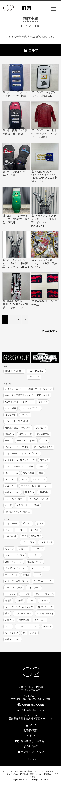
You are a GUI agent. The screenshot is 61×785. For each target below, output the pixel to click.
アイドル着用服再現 (43, 447)
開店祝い (29, 492)
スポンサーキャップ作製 (16, 447)
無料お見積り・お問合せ (32, 741)
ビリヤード (34, 377)
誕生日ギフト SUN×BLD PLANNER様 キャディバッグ (15, 304)
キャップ (42, 466)
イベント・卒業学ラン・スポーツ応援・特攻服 (27, 395)
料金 (32, 735)
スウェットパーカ (23, 613)
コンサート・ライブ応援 (16, 421)
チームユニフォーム (26, 440)
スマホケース (39, 479)
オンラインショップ (32, 751)
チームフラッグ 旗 (38, 499)
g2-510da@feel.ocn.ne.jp (30, 710)
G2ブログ (32, 746)
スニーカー (10, 486)
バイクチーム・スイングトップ (20, 460)
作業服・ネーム (34, 562)
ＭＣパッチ (34, 555)
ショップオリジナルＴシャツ (19, 607)
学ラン (40, 523)
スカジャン (10, 479)
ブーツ (8, 626)
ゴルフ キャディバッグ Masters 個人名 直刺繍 (16, 219)
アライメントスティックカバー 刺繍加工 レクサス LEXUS (15, 263)
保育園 (8, 600)
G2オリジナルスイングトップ (19, 402)
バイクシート (33, 587)
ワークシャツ (11, 633)
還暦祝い (9, 434)
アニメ (44, 440)
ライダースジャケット (15, 568)
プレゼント (41, 427)
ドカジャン (10, 594)
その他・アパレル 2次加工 (17, 511)
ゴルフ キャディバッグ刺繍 (19, 466)
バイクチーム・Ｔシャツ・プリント (22, 453)
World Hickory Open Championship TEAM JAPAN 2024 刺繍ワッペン (44, 176)
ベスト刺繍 (10, 408)
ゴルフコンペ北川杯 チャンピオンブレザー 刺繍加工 (44, 133)
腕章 (41, 473)
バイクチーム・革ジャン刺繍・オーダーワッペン (28, 389)
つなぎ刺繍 (28, 473)
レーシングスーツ (13, 587)
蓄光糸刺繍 (24, 620)
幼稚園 (20, 600)
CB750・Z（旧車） (14, 371)
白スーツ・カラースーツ (16, 581)
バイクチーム (11, 523)
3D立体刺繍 (10, 536)
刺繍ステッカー (12, 492)
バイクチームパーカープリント (36, 486)
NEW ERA (36, 536)
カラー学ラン (27, 542)
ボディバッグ (25, 434)
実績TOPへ (51, 331)
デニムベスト (11, 574)
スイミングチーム (40, 568)
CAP (23, 536)
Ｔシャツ (44, 600)
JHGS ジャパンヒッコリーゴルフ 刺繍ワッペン (44, 263)
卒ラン (8, 530)
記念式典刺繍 (43, 434)
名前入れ (9, 620)
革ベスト (34, 530)
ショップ (43, 402)
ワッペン (25, 415)
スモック (44, 460)
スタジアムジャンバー (27, 626)
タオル (26, 574)
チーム (8, 440)
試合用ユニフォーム (44, 594)
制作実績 (32, 730)
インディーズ (11, 473)
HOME (32, 725)
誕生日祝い (44, 492)
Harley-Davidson (36, 371)
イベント (21, 530)
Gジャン (47, 626)
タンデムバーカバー (14, 499)
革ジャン (27, 523)
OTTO (38, 574)
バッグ (8, 505)
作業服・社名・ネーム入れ (18, 427)
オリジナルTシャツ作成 (28, 505)
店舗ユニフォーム (13, 562)
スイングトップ (45, 607)
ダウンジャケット (45, 613)
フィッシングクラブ (30, 408)
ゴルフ (24, 479)
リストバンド (45, 542)
